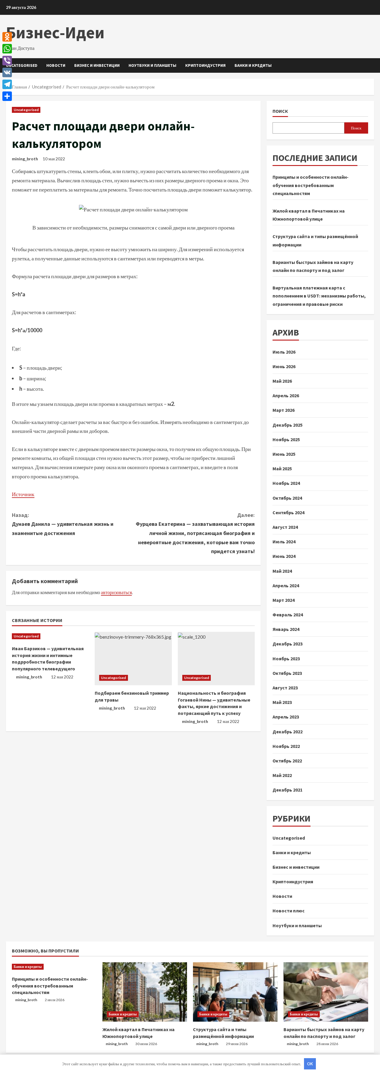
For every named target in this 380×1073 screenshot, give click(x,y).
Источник (23, 494)
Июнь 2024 (284, 556)
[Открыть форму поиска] (372, 65)
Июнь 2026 (284, 366)
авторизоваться (116, 592)
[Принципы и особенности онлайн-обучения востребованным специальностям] (54, 966)
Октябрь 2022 (287, 761)
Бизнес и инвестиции (97, 65)
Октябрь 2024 (287, 498)
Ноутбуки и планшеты (152, 65)
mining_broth (25, 158)
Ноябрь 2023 (286, 658)
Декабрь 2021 (288, 790)
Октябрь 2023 (287, 673)
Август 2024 (285, 527)
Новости (55, 65)
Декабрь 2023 (288, 644)
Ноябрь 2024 (286, 483)
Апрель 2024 (286, 585)
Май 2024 (282, 571)
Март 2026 (283, 410)
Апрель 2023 (286, 717)
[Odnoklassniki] (7, 37)
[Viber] (7, 61)
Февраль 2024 (288, 615)
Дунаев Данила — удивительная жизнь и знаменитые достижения (62, 524)
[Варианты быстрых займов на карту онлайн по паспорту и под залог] (326, 992)
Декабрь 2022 (288, 732)
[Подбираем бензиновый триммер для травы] (133, 658)
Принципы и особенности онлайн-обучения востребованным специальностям (311, 185)
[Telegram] (7, 84)
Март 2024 (283, 600)
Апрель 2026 (286, 395)
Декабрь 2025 (288, 425)
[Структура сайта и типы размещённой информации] (235, 992)
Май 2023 (282, 702)
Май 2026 (282, 381)
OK (310, 1063)
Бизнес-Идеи (55, 32)
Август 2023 (285, 688)
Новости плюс (289, 911)
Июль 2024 (284, 542)
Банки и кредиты (253, 65)
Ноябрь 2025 (286, 439)
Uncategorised (21, 65)
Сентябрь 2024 (288, 512)
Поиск (280, 111)
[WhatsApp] (7, 49)
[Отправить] (7, 96)
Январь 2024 (286, 629)
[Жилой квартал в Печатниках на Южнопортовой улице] (144, 992)
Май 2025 (282, 468)
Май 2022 (282, 775)
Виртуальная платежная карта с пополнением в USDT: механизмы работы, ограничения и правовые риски (319, 296)
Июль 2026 (284, 352)
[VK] (7, 72)
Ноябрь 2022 (286, 746)
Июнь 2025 (284, 454)
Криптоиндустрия (205, 65)
